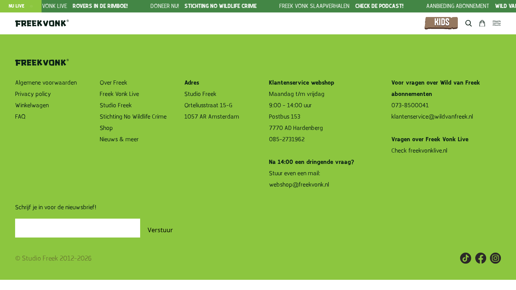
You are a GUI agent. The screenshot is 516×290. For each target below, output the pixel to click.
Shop (106, 128)
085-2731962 (286, 139)
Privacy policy (33, 94)
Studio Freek (116, 105)
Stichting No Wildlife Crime (133, 117)
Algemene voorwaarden (46, 83)
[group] (82, 6)
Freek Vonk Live (119, 94)
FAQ (20, 117)
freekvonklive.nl (428, 151)
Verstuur (160, 230)
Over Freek (113, 83)
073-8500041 (410, 105)
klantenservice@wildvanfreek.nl (432, 117)
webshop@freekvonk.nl (299, 185)
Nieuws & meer (119, 139)
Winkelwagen (32, 105)
